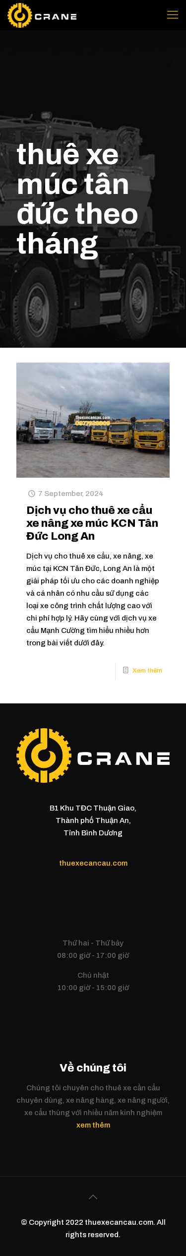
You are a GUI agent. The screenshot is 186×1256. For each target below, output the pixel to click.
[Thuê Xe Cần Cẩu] (41, 14)
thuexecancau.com (93, 863)
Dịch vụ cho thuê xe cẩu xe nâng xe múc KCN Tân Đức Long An (92, 523)
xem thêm (93, 1125)
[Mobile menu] (172, 14)
